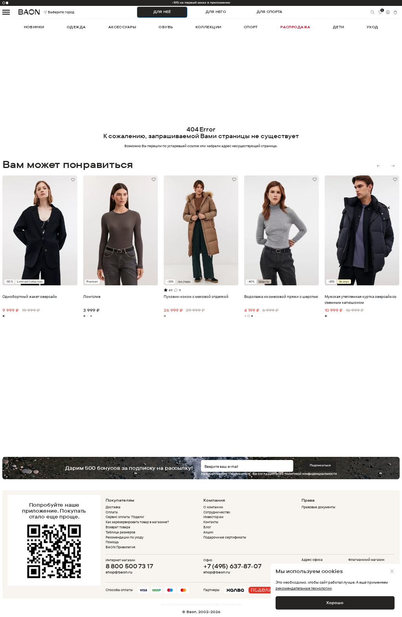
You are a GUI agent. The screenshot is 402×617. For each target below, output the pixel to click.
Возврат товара (118, 527)
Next (392, 165)
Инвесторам (213, 517)
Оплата (112, 512)
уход (372, 27)
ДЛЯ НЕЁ (162, 11)
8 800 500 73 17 (129, 566)
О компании (213, 507)
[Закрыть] (392, 571)
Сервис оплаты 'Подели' (125, 517)
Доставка (113, 507)
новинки (34, 27)
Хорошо (335, 602)
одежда (76, 27)
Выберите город (53, 12)
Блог (207, 527)
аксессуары (122, 27)
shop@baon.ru (119, 572)
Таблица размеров (120, 532)
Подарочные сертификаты (224, 537)
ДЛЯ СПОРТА (269, 11)
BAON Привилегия (120, 547)
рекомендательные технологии (304, 588)
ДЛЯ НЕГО (216, 11)
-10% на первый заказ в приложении (201, 2)
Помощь (112, 542)
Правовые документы (318, 507)
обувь (166, 27)
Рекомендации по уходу (124, 537)
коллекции (208, 27)
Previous (378, 165)
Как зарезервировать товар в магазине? (137, 522)
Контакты (210, 522)
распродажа (295, 27)
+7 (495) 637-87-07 (232, 566)
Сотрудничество (216, 512)
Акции (208, 532)
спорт (251, 27)
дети (338, 27)
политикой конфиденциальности (311, 473)
